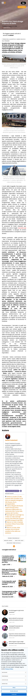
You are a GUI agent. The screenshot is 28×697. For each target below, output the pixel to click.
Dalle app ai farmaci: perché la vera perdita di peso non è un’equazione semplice (10, 572)
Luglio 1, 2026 (6, 564)
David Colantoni (7, 27)
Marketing (5, 683)
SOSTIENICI (21, 7)
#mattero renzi (19, 540)
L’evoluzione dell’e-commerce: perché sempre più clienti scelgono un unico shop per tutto (9, 559)
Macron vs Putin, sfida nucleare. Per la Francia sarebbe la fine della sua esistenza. (12, 530)
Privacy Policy (9, 669)
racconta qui (21, 228)
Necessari (4, 672)
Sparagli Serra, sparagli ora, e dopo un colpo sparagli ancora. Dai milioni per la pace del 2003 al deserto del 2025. (14, 517)
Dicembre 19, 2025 (7, 597)
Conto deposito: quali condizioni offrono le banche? (9, 582)
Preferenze (5, 676)
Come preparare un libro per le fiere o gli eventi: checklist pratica (10, 593)
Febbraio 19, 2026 (7, 586)
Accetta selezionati (14, 691)
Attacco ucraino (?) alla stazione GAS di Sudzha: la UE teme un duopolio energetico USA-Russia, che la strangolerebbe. (14, 500)
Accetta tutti (14, 694)
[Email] (21, 491)
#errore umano (8, 540)
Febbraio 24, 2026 (7, 576)
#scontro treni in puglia (14, 543)
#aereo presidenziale (13, 538)
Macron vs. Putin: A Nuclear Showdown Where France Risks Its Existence (14, 524)
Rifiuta (14, 687)
